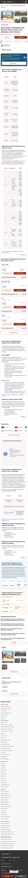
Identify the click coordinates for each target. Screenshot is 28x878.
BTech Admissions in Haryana (7, 848)
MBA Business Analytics (6, 740)
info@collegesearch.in (8, 866)
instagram (14, 860)
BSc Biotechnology (4, 758)
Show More (14, 642)
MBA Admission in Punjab (6, 839)
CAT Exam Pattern (4, 786)
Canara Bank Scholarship (6, 806)
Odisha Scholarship (5, 804)
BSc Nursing (3, 752)
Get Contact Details (14, 693)
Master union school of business (7, 726)
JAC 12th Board (4, 814)
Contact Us (11, 870)
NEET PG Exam (4, 770)
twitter (6, 860)
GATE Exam (3, 765)
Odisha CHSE (3, 812)
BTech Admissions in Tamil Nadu (7, 845)
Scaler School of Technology (6, 724)
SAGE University (4, 715)
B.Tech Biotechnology (5, 744)
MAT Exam (3, 772)
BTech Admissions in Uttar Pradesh (8, 841)
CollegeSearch (9, 2)
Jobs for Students (4, 818)
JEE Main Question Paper (6, 795)
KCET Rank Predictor (5, 827)
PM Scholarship (4, 799)
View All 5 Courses (14, 332)
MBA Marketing (4, 742)
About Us (4, 870)
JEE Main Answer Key (5, 797)
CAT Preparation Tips (5, 784)
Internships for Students (6, 816)
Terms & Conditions (6, 873)
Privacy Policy (19, 870)
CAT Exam (3, 763)
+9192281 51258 (7, 863)
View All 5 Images (14, 671)
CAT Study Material (5, 793)
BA (2, 298)
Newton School (4, 722)
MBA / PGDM (5, 264)
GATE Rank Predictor (5, 823)
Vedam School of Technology (7, 731)
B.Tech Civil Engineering (5, 748)
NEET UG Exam (4, 780)
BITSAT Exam (3, 782)
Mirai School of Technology (6, 729)
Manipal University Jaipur (6, 706)
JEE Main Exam (4, 774)
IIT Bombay (3, 717)
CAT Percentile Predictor (6, 829)
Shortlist (7, 37)
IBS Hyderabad (4, 710)
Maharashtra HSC (4, 808)
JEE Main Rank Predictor (6, 825)
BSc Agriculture (4, 756)
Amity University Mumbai (6, 713)
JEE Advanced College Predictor (7, 834)
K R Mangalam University (6, 708)
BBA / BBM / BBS (6, 281)
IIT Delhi (2, 719)
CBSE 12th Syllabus (5, 791)
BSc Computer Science (5, 754)
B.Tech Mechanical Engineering (7, 746)
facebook (2, 860)
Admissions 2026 (17, 41)
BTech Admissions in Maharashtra (8, 843)
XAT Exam (3, 778)
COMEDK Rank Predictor (6, 836)
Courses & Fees (8, 41)
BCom (3, 315)
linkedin (10, 860)
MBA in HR (3, 737)
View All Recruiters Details (14, 434)
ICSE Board (3, 810)
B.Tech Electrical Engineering (7, 750)
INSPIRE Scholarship (5, 802)
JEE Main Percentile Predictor (7, 831)
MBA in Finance (4, 735)
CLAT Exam (3, 767)
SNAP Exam (3, 776)
